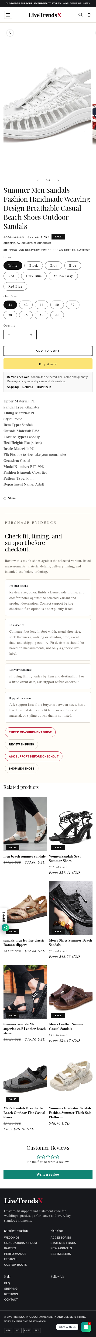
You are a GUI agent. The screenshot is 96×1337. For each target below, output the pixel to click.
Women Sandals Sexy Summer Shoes (65, 858)
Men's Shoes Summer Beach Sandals (70, 942)
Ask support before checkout (33, 756)
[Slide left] (38, 180)
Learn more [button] (54, 1330)
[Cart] (89, 14)
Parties (10, 1248)
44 (57, 315)
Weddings (12, 1237)
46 (26, 315)
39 (73, 304)
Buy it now (48, 364)
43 (10, 304)
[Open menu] (8, 15)
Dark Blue (34, 276)
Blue (72, 265)
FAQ (7, 1283)
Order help (44, 387)
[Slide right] (58, 180)
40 (57, 304)
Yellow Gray (63, 276)
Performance (15, 1254)
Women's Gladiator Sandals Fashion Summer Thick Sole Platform (70, 1113)
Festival (10, 1259)
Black (33, 265)
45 (41, 315)
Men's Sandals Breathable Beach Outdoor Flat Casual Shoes (24, 1113)
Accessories (61, 1237)
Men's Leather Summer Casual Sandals (67, 1026)
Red (11, 276)
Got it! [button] (82, 1328)
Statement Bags (63, 1243)
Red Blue (15, 286)
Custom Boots (15, 1264)
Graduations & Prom (20, 1243)
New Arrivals (61, 1248)
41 (41, 304)
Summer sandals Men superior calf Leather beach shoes (24, 1029)
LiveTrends (45, 15)
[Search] (80, 14)
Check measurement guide (30, 732)
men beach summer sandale (24, 856)
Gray (53, 265)
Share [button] (12, 498)
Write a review (48, 1174)
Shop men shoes (21, 768)
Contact (11, 1299)
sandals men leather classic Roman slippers (24, 942)
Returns (27, 387)
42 (26, 304)
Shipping (9, 243)
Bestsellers (61, 1254)
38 (10, 315)
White (12, 265)
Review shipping (21, 744)
